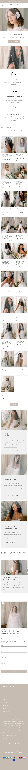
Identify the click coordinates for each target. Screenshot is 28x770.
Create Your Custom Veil (12, 495)
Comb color (3, 657)
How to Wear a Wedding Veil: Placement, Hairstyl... (12, 578)
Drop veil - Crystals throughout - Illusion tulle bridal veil (6, 315)
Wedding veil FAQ (7, 711)
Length (2, 651)
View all (14, 404)
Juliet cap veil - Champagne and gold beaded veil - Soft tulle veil (7, 183)
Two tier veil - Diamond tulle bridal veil (20, 236)
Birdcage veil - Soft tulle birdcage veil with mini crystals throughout (20, 315)
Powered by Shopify (14, 762)
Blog (4, 690)
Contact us (5, 693)
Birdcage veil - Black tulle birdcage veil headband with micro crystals (20, 263)
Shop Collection (14, 41)
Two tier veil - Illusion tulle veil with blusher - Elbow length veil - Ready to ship (20, 291)
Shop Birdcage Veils (11, 542)
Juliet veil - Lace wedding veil (5, 370)
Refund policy (6, 705)
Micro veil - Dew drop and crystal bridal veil (6, 289)
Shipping (2, 638)
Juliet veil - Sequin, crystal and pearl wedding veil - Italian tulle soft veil (6, 263)
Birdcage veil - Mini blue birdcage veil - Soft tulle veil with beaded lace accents (7, 156)
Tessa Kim (8, 762)
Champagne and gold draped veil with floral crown (20, 370)
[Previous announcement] (2, 1)
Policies (4, 699)
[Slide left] (11, 595)
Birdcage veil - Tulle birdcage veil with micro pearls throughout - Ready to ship (7, 237)
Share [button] (3, 677)
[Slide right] (16, 595)
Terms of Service (6, 702)
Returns (4, 708)
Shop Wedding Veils (11, 449)
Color (2, 645)
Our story (5, 696)
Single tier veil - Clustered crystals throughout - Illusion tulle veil (6, 343)
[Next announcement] (25, 1)
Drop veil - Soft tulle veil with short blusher (20, 342)
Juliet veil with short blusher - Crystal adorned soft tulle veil (20, 155)
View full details (21, 677)
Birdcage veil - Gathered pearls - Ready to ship (7, 395)
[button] (2, 5)
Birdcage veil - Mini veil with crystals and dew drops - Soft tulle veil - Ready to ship (20, 183)
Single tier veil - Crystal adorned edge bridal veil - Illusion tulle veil (20, 209)
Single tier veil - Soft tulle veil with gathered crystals (7, 209)
